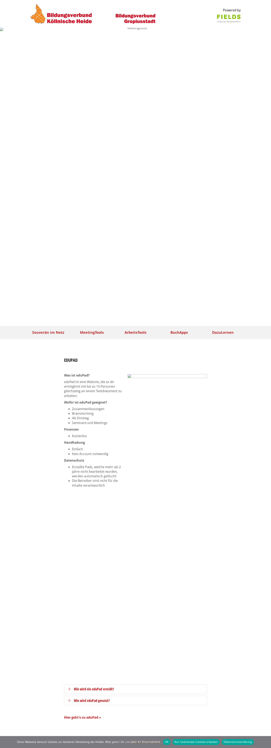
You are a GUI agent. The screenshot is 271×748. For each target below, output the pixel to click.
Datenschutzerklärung (238, 741)
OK (167, 741)
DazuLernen (223, 332)
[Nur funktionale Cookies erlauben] (266, 742)
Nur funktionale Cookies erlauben (196, 741)
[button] (135, 689)
